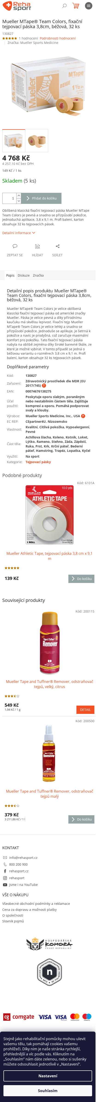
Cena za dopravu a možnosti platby (29, 909)
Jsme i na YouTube (23, 884)
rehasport (16, 878)
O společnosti (12, 915)
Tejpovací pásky (38, 462)
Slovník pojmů (13, 921)
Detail (85, 709)
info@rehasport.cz (23, 857)
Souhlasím (48, 1090)
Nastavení (47, 1075)
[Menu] (88, 5)
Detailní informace (16, 233)
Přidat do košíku (44, 198)
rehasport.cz (19, 871)
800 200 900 (18, 864)
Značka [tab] (38, 275)
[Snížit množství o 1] (18, 201)
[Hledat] (64, 5)
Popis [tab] (10, 275)
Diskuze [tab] (24, 275)
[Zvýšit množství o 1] (18, 195)
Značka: (33, 42)
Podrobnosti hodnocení (58, 38)
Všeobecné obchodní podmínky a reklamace (36, 903)
